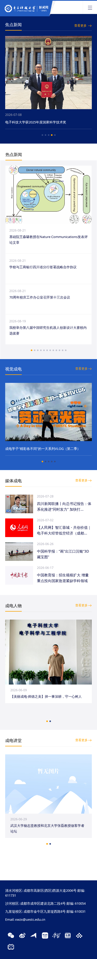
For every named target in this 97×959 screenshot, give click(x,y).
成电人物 (13, 605)
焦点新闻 (13, 24)
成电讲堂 (13, 740)
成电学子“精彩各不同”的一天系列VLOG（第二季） (42, 448)
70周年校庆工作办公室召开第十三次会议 (39, 297)
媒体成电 (13, 481)
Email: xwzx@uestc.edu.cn (25, 919)
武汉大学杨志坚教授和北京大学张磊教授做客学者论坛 (47, 828)
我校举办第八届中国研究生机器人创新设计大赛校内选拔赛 (48, 330)
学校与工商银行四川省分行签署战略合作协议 (43, 267)
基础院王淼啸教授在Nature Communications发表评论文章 (48, 239)
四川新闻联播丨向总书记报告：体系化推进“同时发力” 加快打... (64, 506)
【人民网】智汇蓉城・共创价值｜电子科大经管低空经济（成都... (64, 530)
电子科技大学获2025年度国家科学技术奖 (35, 122)
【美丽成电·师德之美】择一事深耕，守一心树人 (46, 696)
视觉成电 (13, 369)
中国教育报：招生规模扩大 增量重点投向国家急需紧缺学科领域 (63, 578)
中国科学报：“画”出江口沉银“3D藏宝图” (63, 554)
